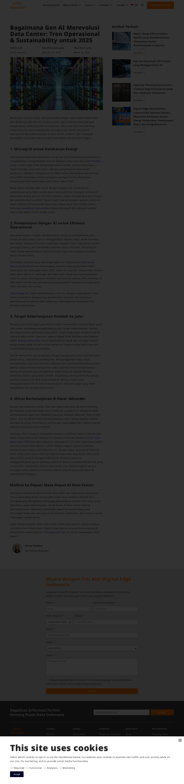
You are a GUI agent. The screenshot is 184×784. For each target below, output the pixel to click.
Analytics (52, 767)
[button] (180, 740)
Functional (35, 767)
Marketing (69, 767)
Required (19, 767)
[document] (92, 392)
